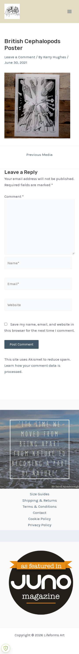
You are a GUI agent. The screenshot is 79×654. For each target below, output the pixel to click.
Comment (14, 196)
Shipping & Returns (39, 500)
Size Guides (39, 494)
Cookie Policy (39, 519)
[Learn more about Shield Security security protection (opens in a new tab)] (5, 648)
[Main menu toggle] (69, 11)
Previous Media (39, 155)
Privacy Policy (39, 525)
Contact (39, 512)
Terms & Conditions (40, 506)
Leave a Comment (19, 57)
